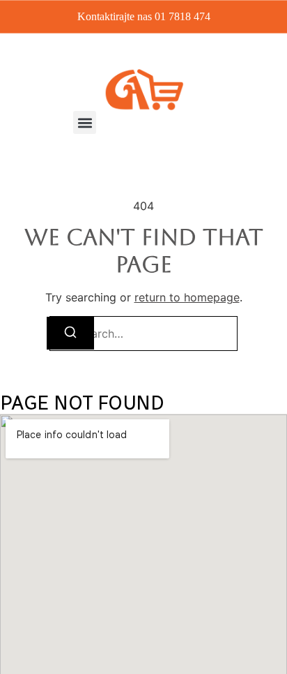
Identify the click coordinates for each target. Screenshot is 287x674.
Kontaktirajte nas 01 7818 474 (143, 16)
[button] (84, 122)
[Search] (70, 333)
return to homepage (187, 297)
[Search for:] (143, 333)
